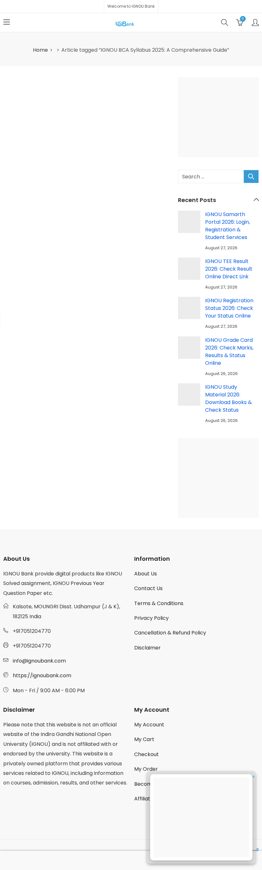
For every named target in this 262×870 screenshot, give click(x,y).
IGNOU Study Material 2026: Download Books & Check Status (228, 398)
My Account (149, 724)
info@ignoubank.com (39, 660)
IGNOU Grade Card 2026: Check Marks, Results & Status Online (229, 351)
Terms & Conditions (158, 603)
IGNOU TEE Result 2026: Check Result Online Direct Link (228, 269)
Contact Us (148, 588)
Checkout (146, 754)
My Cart (144, 739)
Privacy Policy (151, 618)
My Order (146, 769)
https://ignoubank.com (42, 675)
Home (40, 50)
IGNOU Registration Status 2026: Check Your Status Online (229, 308)
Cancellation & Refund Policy (170, 632)
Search (251, 176)
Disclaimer (147, 647)
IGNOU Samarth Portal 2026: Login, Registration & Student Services (227, 226)
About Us (145, 573)
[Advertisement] (220, 118)
